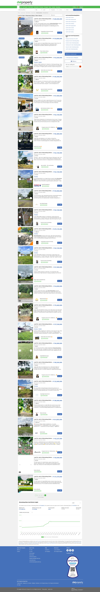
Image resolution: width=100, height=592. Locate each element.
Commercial (36, 7)
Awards (53, 7)
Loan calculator (57, 549)
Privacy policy (44, 589)
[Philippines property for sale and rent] (27, 3)
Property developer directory (34, 558)
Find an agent (31, 553)
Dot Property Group (44, 583)
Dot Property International (53, 583)
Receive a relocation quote (71, 54)
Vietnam (29, 583)
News (50, 7)
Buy (18, 7)
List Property (25, 7)
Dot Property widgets (58, 551)
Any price (53, 9)
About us (18, 549)
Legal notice (50, 589)
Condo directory (32, 560)
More (67, 9)
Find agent (46, 7)
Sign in (81, 7)
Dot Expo (19, 585)
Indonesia (38, 583)
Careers (18, 551)
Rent (21, 7)
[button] (38, 10)
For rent (30, 551)
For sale (30, 549)
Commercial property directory (35, 562)
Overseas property (32, 556)
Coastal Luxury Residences (51, 543)
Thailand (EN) (19, 583)
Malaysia (33, 583)
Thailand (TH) (25, 583)
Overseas (41, 7)
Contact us (47, 549)
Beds (60, 9)
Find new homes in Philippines (72, 57)
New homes (30, 7)
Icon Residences (29, 543)
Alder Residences (35, 543)
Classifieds (58, 7)
